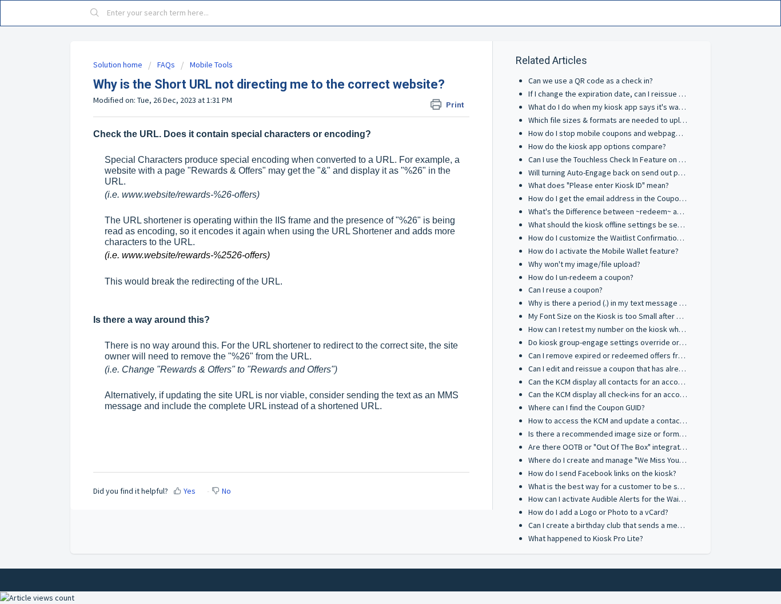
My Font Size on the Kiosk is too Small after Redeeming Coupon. (637, 316)
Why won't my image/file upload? (584, 264)
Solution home (118, 64)
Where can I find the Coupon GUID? (586, 407)
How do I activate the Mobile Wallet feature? (603, 251)
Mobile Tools (211, 64)
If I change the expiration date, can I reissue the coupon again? (634, 94)
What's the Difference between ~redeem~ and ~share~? (623, 211)
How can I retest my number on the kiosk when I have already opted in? (649, 329)
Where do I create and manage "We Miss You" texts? (616, 460)
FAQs (166, 64)
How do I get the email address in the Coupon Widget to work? (634, 198)
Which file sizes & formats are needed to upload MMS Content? (635, 120)
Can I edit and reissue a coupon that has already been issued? (633, 368)
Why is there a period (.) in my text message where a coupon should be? (650, 303)
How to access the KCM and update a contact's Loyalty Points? (635, 420)
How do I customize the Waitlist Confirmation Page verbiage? (632, 238)
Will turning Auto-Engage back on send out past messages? (629, 172)
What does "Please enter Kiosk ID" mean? (598, 185)
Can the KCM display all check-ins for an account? (611, 394)
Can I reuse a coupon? (565, 290)
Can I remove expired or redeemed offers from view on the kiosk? (641, 355)
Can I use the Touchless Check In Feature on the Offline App (629, 159)
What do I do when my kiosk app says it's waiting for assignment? (639, 107)
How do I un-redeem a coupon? (580, 277)
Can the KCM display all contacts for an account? (610, 382)
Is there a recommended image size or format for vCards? (627, 434)
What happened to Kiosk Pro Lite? (585, 538)
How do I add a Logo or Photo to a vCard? (598, 512)
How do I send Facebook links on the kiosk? (602, 473)
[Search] (95, 13)
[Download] (369, 151)
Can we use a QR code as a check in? (590, 80)
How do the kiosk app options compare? (597, 146)
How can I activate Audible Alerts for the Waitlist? (611, 499)
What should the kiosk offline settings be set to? (610, 224)
